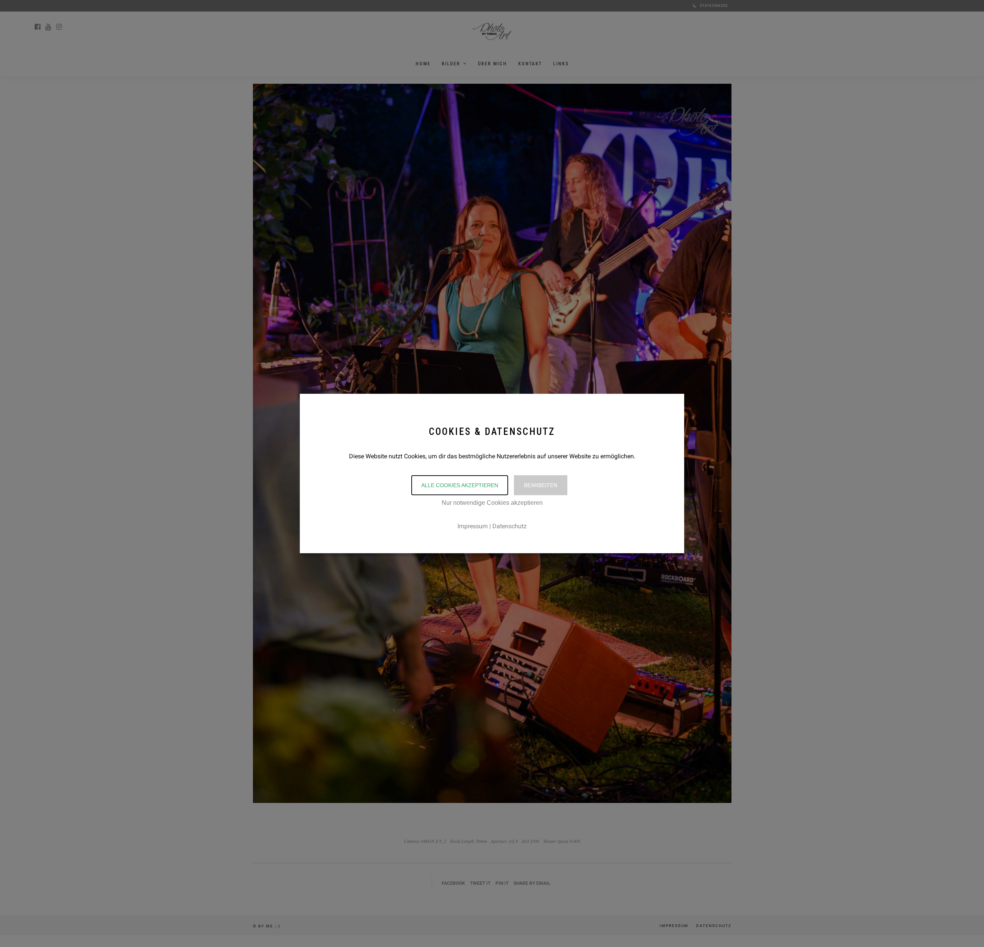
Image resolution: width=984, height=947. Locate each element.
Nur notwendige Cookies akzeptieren (492, 502)
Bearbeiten (540, 485)
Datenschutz (509, 526)
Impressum (472, 526)
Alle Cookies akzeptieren (459, 485)
